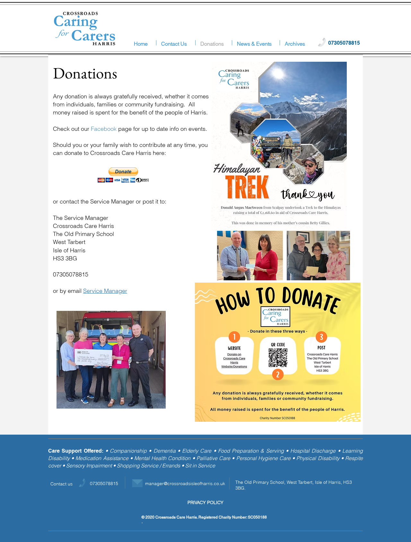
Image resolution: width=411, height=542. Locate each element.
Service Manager (105, 290)
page (111, 128)
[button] (296, 42)
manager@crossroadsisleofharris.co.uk (185, 483)
